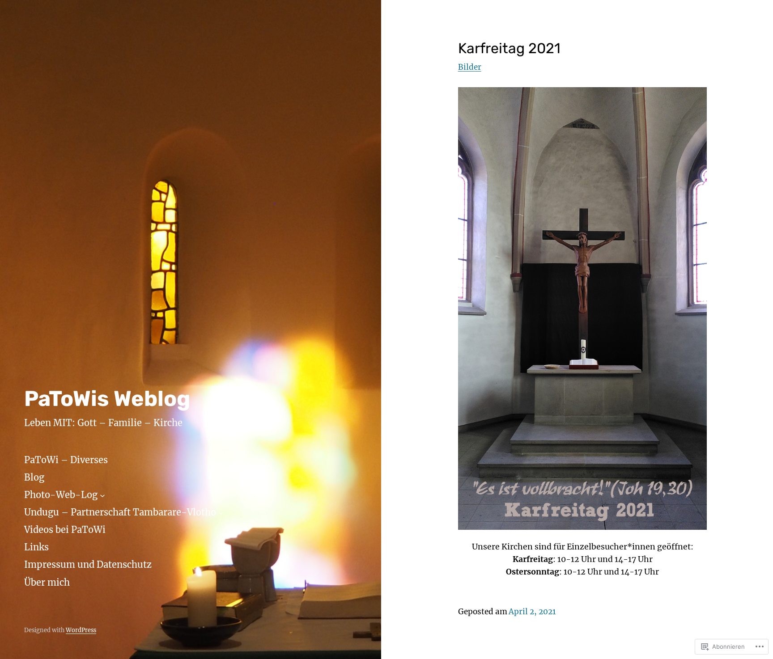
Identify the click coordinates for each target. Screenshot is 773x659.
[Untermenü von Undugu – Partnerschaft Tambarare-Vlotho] (221, 512)
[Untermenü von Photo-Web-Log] (102, 495)
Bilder (469, 67)
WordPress (81, 630)
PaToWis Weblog (107, 398)
